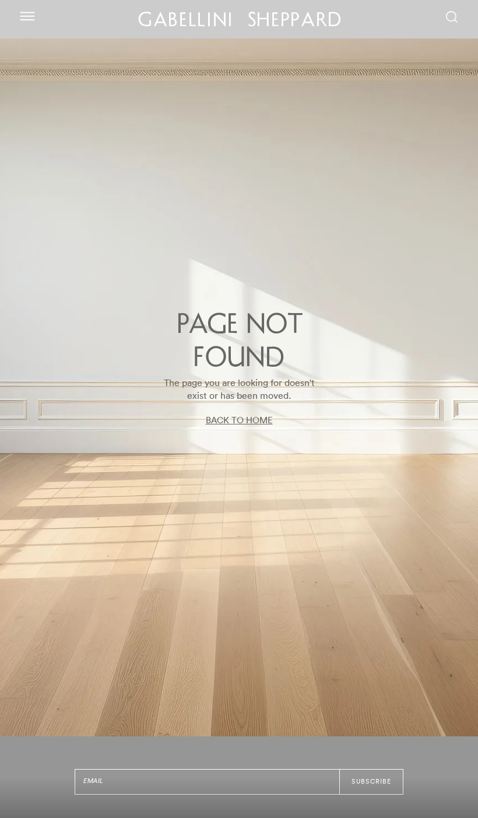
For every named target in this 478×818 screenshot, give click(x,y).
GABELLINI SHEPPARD (240, 21)
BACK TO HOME (239, 420)
